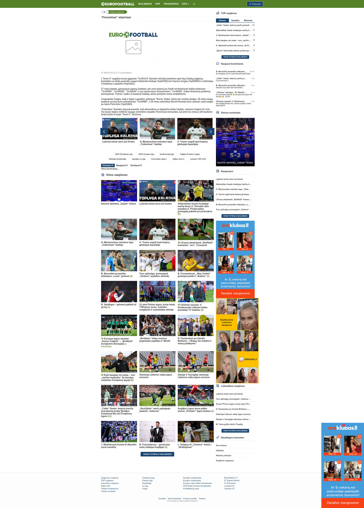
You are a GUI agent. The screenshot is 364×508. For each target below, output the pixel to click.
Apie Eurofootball (174, 499)
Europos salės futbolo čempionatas (197, 483)
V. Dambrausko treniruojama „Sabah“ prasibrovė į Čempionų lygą (245, 35)
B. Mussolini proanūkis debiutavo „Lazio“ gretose (238, 71)
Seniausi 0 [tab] (136, 165)
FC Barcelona (229, 483)
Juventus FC (229, 489)
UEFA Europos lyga (146, 154)
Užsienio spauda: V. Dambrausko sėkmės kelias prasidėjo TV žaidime (246, 101)
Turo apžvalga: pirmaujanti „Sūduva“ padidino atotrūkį (240, 209)
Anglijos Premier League (190, 154)
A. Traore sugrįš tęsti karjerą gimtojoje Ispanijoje (237, 194)
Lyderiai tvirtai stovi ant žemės (229, 179)
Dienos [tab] (222, 20)
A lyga (144, 489)
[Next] (210, 131)
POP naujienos (107, 480)
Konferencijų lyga (167, 154)
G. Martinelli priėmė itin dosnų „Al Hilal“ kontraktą (238, 45)
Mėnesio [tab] (248, 20)
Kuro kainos (221, 445)
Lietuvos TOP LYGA (198, 159)
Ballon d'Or (105, 486)
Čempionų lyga (148, 478)
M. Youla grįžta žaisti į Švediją (229, 424)
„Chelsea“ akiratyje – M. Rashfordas (232, 92)
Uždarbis (220, 450)
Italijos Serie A (178, 159)
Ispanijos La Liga (138, 159)
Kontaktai (162, 499)
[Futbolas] (104, 12)
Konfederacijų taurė (191, 489)
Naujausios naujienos (110, 478)
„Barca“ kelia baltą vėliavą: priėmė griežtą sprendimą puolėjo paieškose (248, 51)
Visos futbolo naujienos (157, 454)
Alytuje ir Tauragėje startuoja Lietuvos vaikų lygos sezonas (242, 419)
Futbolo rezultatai (108, 491)
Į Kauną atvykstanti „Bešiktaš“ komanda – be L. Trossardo (241, 199)
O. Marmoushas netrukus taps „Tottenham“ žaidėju (238, 189)
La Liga (145, 486)
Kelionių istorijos (223, 455)
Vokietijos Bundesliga (117, 159)
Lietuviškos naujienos (110, 483)
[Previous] (103, 131)
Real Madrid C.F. (231, 478)
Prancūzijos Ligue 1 (159, 159)
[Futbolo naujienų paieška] (194, 4)
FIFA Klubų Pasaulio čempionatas (197, 486)
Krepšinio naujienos (225, 461)
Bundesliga (146, 483)
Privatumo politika (190, 499)
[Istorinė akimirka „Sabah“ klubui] (235, 142)
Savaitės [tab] (235, 20)
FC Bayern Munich (232, 480)
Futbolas (202, 499)
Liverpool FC (229, 486)
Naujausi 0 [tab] (122, 165)
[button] (185, 4)
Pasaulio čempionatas (192, 478)
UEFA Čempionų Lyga (124, 154)
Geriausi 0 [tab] (108, 165)
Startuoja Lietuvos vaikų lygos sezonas (233, 414)
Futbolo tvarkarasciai (109, 489)
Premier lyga (147, 480)
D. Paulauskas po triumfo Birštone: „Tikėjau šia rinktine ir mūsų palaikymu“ (249, 409)
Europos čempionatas (192, 480)
